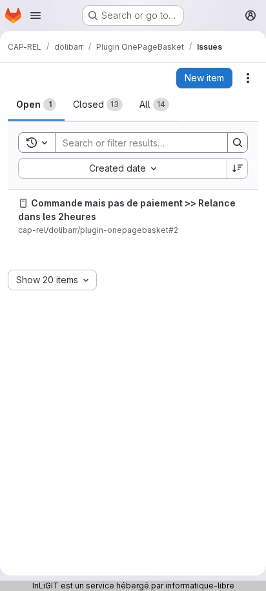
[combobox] (122, 168)
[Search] (237, 142)
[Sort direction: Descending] (237, 168)
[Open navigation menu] (35, 15)
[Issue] (23, 203)
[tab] (36, 104)
